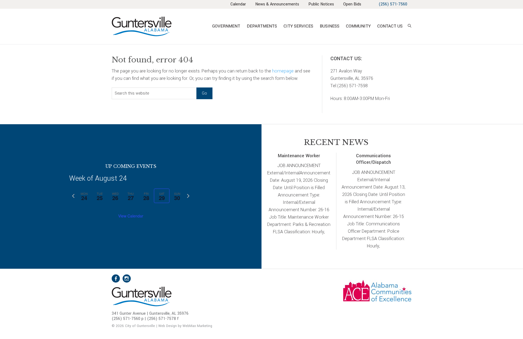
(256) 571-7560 (393, 4)
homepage (283, 71)
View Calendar (130, 216)
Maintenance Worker (299, 156)
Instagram (127, 278)
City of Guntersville (159, 26)
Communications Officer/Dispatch (373, 159)
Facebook (116, 278)
